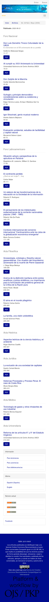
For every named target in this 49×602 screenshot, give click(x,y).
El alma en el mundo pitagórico (17, 300)
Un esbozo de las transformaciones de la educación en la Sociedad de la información (23, 193)
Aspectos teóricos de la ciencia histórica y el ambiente (23, 340)
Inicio (7, 23)
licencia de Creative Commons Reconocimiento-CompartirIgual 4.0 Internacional (24, 572)
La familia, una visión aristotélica (18, 315)
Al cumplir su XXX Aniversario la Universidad (23, 63)
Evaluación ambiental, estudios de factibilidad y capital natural (24, 131)
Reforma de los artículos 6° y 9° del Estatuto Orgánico (23, 433)
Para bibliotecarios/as (14, 467)
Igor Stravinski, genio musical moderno (21, 114)
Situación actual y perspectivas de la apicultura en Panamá (20, 157)
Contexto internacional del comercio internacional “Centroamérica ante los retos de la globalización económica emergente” (24, 232)
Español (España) (13, 482)
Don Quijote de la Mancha (15, 78)
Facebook (8, 521)
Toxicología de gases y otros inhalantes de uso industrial (22, 407)
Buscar (44, 2)
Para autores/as (12, 463)
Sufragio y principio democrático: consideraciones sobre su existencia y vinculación (20, 97)
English (9, 487)
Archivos (15, 23)
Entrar (36, 2)
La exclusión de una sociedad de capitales (22, 365)
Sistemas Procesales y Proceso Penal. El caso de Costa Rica (22, 382)
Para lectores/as (13, 458)
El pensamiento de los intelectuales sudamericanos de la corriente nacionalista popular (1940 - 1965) (22, 212)
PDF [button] (6, 57)
